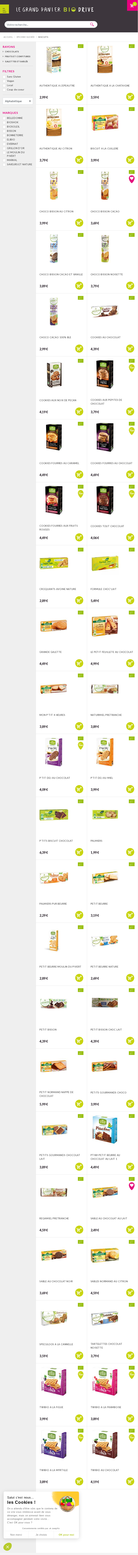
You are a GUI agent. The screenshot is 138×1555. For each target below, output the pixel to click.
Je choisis (41, 1534)
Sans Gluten (14, 76)
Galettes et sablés (16, 61)
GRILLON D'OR (16, 148)
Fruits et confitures (18, 56)
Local (10, 85)
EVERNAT (12, 143)
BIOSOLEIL (13, 126)
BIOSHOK (12, 122)
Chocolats (12, 51)
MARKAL (12, 160)
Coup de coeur (15, 89)
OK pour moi (66, 1534)
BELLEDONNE (15, 118)
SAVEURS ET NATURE (19, 164)
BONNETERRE (15, 135)
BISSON (11, 130)
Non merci (16, 1534)
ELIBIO (11, 139)
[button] (7, 1546)
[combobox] (50, 24)
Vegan (10, 80)
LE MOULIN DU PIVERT (16, 154)
